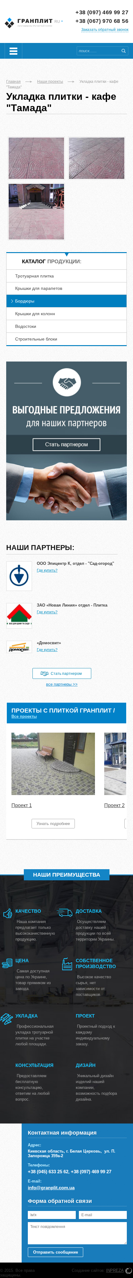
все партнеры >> (62, 684)
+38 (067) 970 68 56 (101, 21)
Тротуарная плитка (34, 275)
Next (118, 781)
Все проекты (24, 716)
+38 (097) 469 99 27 (101, 12)
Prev (15, 781)
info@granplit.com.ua (51, 1187)
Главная (13, 81)
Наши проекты (50, 81)
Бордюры (24, 300)
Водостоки (25, 326)
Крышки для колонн (35, 313)
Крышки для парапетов (38, 288)
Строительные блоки (36, 338)
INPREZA (115, 1270)
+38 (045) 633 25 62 (48, 1171)
